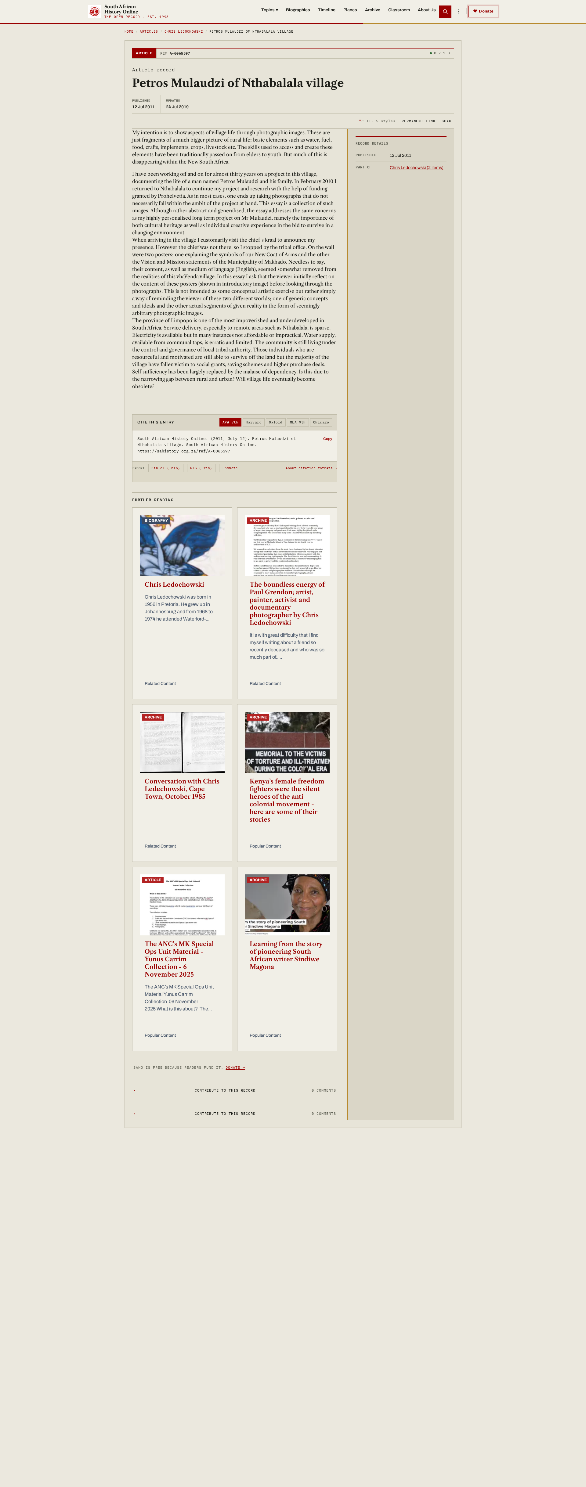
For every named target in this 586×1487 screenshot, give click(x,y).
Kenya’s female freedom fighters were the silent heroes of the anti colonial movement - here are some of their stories (287, 800)
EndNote (230, 468)
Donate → (235, 1067)
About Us (427, 10)
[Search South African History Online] (445, 11)
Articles (149, 31)
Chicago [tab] (321, 422)
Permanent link (419, 120)
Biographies (298, 10)
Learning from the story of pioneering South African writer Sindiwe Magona (286, 955)
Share (448, 120)
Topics (269, 10)
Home (129, 31)
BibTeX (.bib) (165, 468)
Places (350, 10)
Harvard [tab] (254, 422)
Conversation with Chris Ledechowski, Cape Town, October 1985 (182, 789)
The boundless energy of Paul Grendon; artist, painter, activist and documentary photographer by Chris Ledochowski (287, 603)
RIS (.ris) (201, 468)
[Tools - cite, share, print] (458, 11)
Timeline (326, 10)
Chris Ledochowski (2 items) (416, 167)
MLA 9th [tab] (298, 422)
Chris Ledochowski (184, 31)
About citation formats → (311, 468)
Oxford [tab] (276, 422)
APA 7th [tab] (230, 422)
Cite (377, 120)
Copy (327, 439)
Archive (372, 10)
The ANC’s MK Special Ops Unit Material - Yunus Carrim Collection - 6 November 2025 (179, 959)
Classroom (399, 10)
